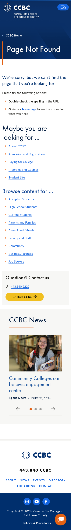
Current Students (20, 214)
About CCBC (17, 146)
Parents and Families (22, 222)
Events (39, 480)
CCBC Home (14, 35)
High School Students (23, 207)
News (24, 480)
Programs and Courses (23, 169)
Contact (46, 486)
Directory (57, 480)
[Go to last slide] (18, 409)
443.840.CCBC (35, 470)
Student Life (17, 177)
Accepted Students (21, 199)
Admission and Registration (27, 154)
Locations (26, 486)
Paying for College (21, 161)
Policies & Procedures (37, 523)
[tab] (31, 409)
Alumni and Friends (21, 230)
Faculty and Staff (20, 238)
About (10, 480)
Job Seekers (16, 261)
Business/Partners (21, 253)
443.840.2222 (20, 286)
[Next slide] (53, 409)
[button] (63, 7)
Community (16, 246)
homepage (29, 109)
